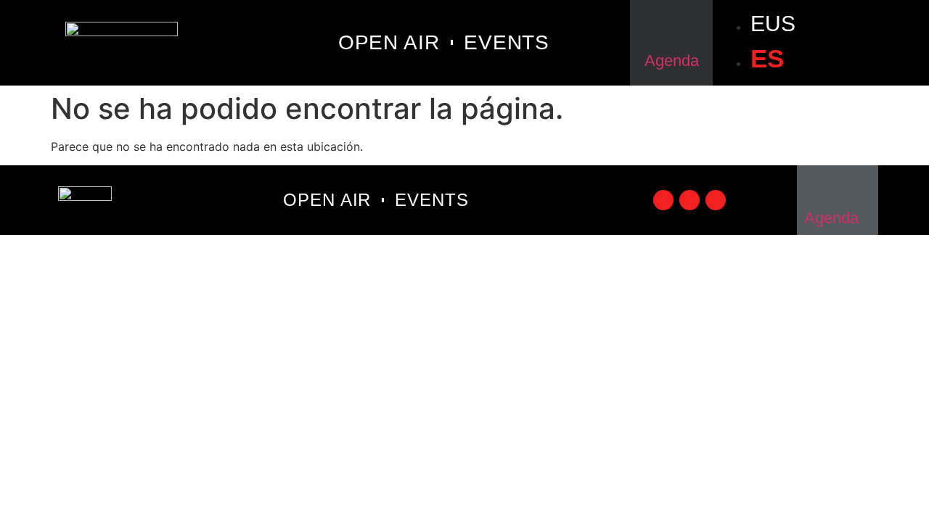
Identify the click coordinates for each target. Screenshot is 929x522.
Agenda (671, 60)
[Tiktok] (663, 200)
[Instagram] (689, 200)
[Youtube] (715, 200)
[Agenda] (671, 28)
